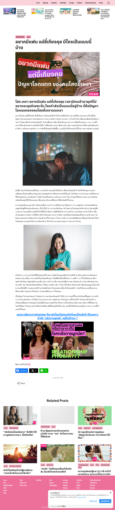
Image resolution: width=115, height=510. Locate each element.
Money (65, 488)
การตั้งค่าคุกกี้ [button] (93, 501)
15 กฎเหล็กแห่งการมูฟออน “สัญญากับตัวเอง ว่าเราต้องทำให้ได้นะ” (94, 434)
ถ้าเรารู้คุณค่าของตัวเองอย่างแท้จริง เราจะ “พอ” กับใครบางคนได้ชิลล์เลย (57, 433)
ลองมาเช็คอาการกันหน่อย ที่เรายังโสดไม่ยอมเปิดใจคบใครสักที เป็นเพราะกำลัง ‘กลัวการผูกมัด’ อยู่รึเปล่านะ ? (57, 316)
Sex (80, 467)
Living (71, 3)
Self (4, 488)
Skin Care (23, 485)
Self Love (87, 428)
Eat (50, 480)
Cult (78, 488)
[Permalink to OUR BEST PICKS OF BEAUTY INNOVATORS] (65, 11)
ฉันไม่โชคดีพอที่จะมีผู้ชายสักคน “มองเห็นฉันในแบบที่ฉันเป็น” (18, 471)
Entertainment (90, 3)
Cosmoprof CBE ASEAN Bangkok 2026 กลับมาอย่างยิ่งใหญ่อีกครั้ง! (21, 13)
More (101, 3)
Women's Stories (15, 466)
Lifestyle (63, 3)
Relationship (20, 37)
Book (78, 485)
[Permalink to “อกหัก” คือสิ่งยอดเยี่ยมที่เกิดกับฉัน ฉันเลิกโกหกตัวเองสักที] (57, 453)
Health (65, 485)
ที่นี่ (29, 364)
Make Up (23, 482)
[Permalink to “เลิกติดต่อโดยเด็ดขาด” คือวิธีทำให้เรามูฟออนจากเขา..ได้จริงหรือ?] (20, 415)
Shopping (52, 485)
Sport (51, 482)
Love (38, 3)
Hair (21, 480)
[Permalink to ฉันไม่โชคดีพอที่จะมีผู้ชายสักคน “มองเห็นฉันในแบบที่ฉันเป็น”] (20, 454)
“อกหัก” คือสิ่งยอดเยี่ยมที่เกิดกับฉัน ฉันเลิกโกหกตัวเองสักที (56, 470)
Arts (78, 482)
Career (65, 482)
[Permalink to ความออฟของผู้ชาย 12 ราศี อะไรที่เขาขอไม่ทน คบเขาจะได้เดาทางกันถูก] (95, 453)
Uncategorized (97, 428)
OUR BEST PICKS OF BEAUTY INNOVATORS (77, 12)
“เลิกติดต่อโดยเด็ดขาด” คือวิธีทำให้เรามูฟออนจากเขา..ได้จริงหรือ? (20, 433)
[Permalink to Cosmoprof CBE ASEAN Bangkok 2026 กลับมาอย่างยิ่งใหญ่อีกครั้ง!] (9, 11)
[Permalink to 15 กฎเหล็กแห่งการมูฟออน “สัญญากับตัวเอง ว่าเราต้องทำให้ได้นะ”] (95, 415)
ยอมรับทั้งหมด (105, 501)
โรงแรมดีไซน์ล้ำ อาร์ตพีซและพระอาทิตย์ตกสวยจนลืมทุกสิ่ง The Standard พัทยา (105, 14)
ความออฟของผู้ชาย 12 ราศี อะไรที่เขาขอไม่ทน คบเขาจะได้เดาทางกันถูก (94, 474)
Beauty (45, 3)
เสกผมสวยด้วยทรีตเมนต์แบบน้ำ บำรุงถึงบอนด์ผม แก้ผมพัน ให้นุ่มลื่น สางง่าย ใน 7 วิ (49, 14)
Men (97, 465)
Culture (79, 3)
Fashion (54, 3)
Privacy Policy (81, 497)
